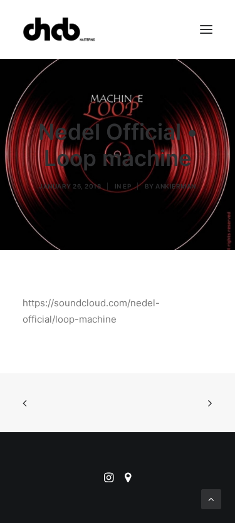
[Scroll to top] (211, 498)
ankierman (175, 186)
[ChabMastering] (59, 29)
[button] (206, 29)
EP (127, 186)
